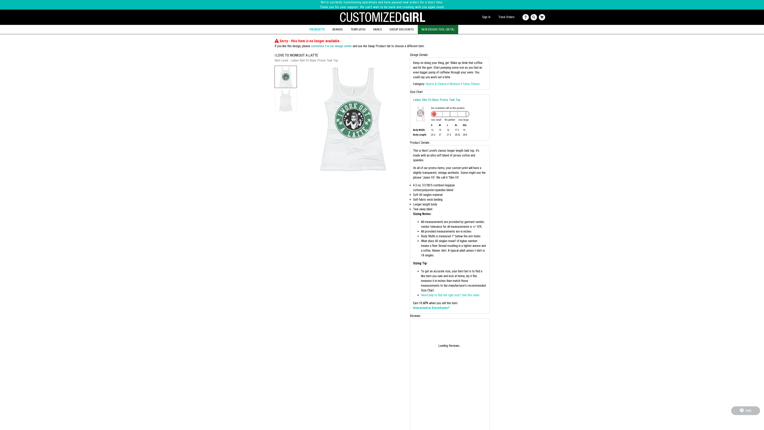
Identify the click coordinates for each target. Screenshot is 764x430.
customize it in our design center (331, 46)
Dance (377, 29)
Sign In (486, 17)
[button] (286, 77)
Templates (358, 29)
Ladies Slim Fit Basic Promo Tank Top (436, 100)
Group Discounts (402, 29)
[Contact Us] (526, 17)
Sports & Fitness (436, 84)
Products (317, 29)
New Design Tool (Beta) (438, 29)
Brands (337, 29)
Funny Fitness (471, 84)
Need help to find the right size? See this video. (450, 295)
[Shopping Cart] (543, 17)
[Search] (535, 17)
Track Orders (506, 17)
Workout (454, 84)
